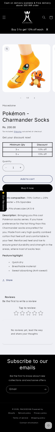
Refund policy (24, 413)
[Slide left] (20, 98)
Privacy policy (40, 413)
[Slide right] (34, 98)
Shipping (18, 131)
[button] (3, 17)
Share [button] (9, 280)
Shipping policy (38, 418)
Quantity (6, 161)
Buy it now (27, 188)
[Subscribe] (45, 389)
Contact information (29, 423)
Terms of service (20, 418)
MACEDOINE (26, 409)
